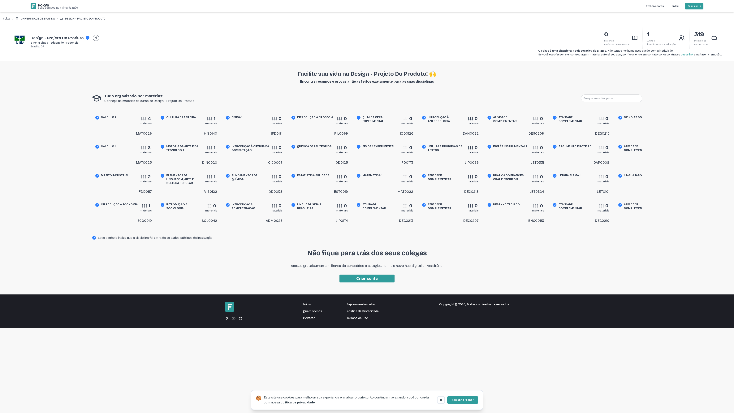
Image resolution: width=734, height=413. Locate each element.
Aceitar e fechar (463, 400)
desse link (687, 54)
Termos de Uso (357, 318)
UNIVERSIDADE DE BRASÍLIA (38, 18)
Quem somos (312, 311)
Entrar (676, 6)
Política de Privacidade (363, 311)
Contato (309, 318)
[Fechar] (441, 400)
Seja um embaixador (361, 304)
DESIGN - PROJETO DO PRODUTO (85, 18)
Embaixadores (655, 6)
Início (307, 304)
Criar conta (694, 6)
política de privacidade (298, 402)
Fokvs (7, 18)
